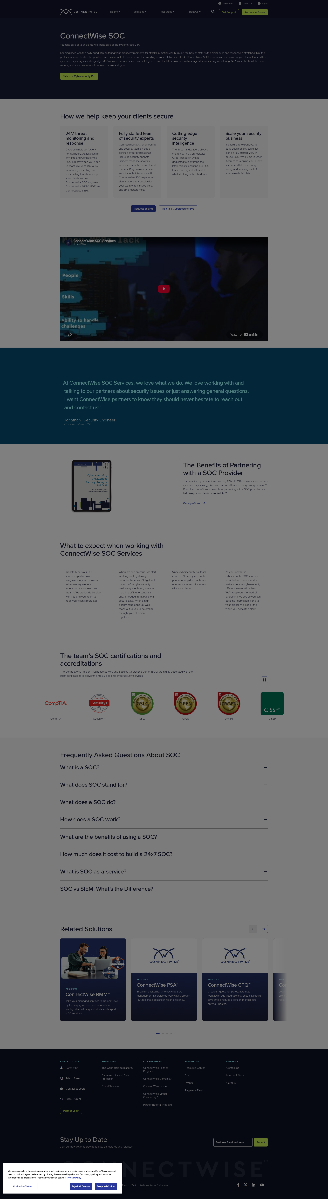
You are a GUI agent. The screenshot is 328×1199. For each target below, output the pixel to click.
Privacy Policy (74, 1177)
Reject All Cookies (81, 1186)
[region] (62, 1178)
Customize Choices (22, 1186)
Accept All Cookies (106, 1186)
